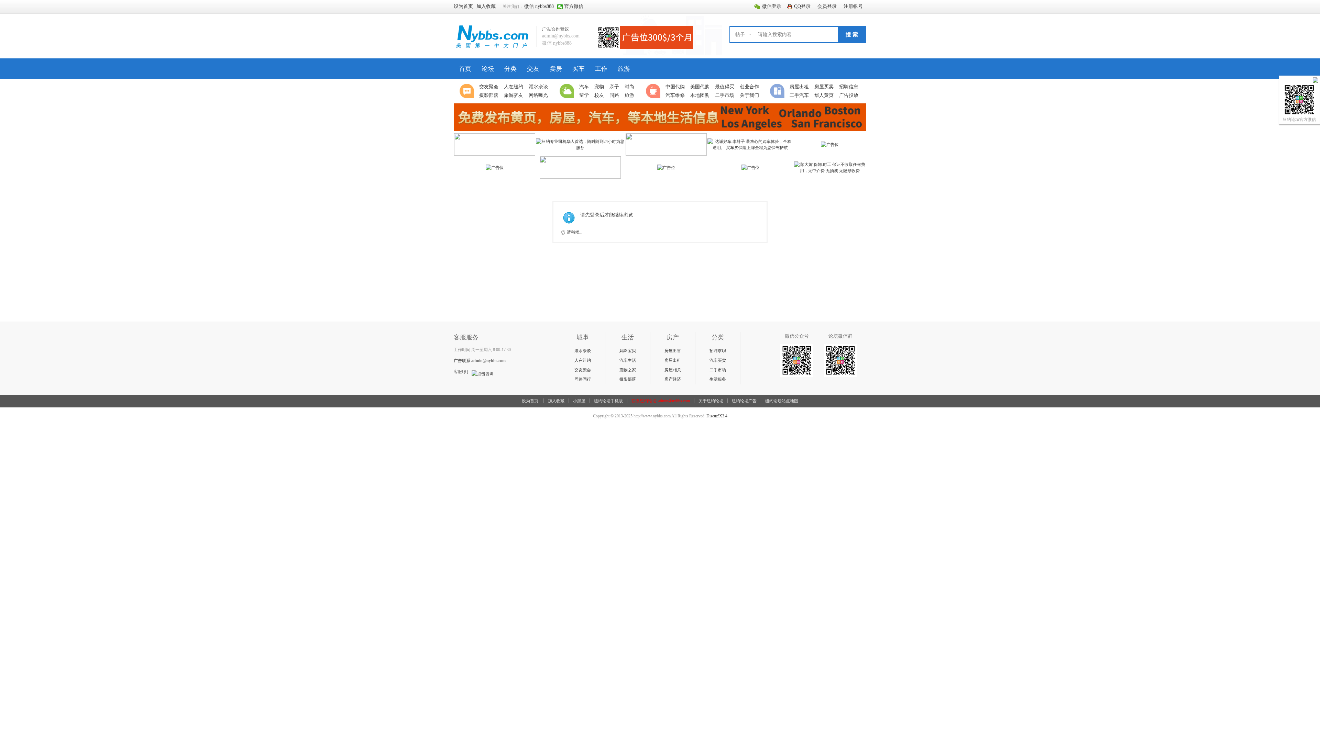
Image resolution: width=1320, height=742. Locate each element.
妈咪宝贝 (627, 350)
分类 (510, 68)
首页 (465, 68)
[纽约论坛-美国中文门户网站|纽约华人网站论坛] (492, 48)
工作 (601, 68)
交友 (533, 68)
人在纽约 (582, 360)
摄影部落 (627, 379)
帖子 (740, 34)
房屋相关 (672, 370)
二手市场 (718, 370)
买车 (578, 68)
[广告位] (830, 144)
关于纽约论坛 (710, 400)
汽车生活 (627, 360)
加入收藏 (556, 400)
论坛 (488, 68)
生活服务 (718, 379)
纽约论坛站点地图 (781, 400)
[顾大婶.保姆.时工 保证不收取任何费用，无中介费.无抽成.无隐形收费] (830, 170)
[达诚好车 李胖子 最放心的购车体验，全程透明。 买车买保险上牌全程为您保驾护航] (750, 147)
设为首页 (530, 400)
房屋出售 (672, 350)
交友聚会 (582, 370)
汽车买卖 (718, 360)
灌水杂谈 (582, 350)
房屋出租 (672, 360)
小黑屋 (579, 400)
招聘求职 (718, 350)
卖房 (556, 68)
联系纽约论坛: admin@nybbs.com (660, 400)
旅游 (624, 68)
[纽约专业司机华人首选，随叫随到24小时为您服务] (580, 147)
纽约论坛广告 (744, 400)
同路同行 (582, 379)
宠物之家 (627, 370)
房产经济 (672, 379)
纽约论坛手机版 (608, 400)
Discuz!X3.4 (716, 416)
